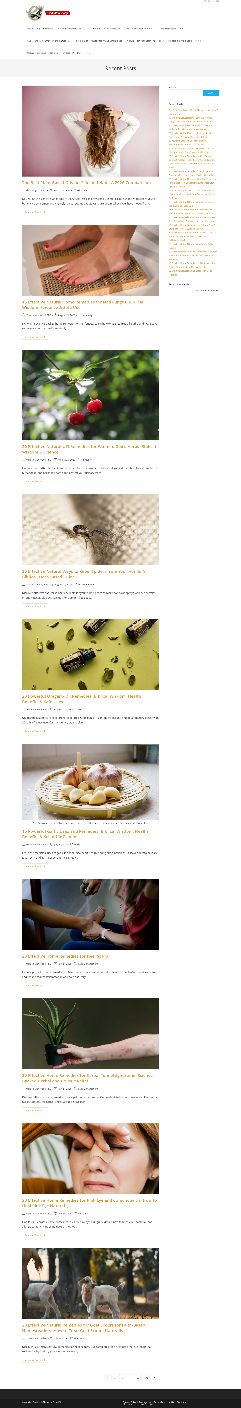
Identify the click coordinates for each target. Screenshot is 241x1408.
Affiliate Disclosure (177, 1402)
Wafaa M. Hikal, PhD (37, 584)
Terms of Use (145, 1402)
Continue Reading (36, 212)
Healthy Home (86, 584)
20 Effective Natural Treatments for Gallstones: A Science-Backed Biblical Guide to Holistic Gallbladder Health (192, 236)
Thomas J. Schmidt (36, 190)
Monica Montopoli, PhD (38, 315)
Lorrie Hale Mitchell (36, 1338)
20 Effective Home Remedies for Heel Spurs (65, 956)
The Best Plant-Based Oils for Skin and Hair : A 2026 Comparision (86, 182)
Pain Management (88, 963)
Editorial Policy (129, 1402)
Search (172, 87)
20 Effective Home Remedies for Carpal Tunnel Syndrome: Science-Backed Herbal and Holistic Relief (88, 1078)
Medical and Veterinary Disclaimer (138, 1404)
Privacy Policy (160, 1402)
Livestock (79, 1338)
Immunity (87, 315)
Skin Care (82, 190)
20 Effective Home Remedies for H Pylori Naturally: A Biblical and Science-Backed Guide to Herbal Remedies (193, 255)
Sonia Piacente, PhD (37, 709)
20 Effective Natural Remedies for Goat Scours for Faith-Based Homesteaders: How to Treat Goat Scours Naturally (83, 1327)
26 (146, 1378)
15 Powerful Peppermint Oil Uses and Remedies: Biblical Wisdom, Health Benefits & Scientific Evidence (192, 194)
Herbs (81, 709)
